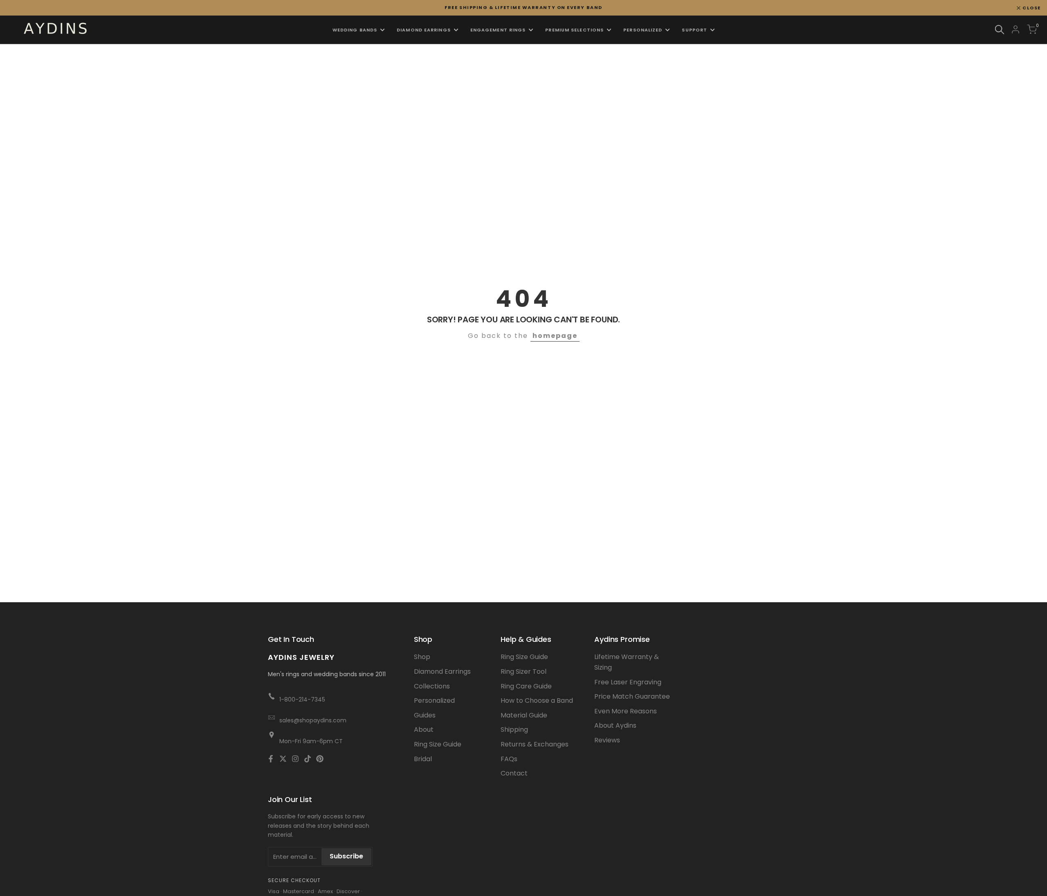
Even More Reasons (625, 711)
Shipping (514, 729)
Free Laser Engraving (627, 682)
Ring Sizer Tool (523, 671)
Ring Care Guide (526, 686)
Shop (422, 656)
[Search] (999, 29)
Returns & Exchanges (534, 744)
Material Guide (524, 715)
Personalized (434, 700)
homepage (554, 335)
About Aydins (615, 725)
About (424, 729)
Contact (514, 773)
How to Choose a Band (537, 700)
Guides (425, 715)
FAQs (509, 759)
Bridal (423, 759)
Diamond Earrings (442, 671)
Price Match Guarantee (632, 696)
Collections (432, 686)
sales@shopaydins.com (312, 720)
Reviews (607, 740)
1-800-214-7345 (302, 699)
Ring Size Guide (437, 744)
